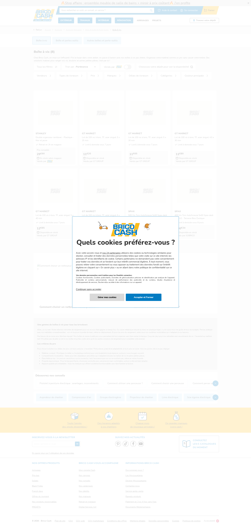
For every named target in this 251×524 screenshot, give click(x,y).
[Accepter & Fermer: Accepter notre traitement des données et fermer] (143, 297)
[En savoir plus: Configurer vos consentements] (107, 297)
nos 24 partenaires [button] (111, 252)
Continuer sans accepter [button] (88, 288)
